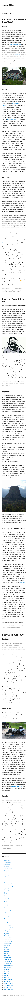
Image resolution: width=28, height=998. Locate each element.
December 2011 (8, 939)
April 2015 (6, 892)
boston (3, 290)
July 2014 (6, 898)
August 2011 (7, 945)
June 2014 (6, 900)
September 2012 (8, 928)
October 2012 (7, 926)
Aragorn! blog (8, 5)
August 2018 (7, 864)
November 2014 (8, 896)
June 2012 (6, 931)
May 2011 (6, 951)
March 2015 (7, 894)
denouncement (10, 627)
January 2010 (7, 981)
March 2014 (7, 902)
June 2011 (6, 949)
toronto (14, 291)
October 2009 (7, 987)
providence (4, 291)
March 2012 (7, 935)
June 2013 (6, 916)
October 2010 (7, 963)
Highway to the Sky (17, 786)
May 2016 (6, 880)
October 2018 (7, 862)
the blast (22, 847)
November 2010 (8, 961)
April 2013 (6, 918)
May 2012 (6, 933)
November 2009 (8, 985)
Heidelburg (17, 54)
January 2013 (7, 922)
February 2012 (8, 937)
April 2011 (6, 953)
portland (14, 847)
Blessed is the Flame (13, 119)
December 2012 (8, 924)
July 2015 (6, 888)
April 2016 (6, 882)
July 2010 (6, 969)
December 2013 (8, 906)
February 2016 (8, 884)
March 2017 (7, 872)
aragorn (4, 288)
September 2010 (8, 965)
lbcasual (4, 847)
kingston (13, 290)
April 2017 (6, 870)
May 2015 (6, 890)
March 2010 (7, 977)
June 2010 (6, 971)
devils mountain (18, 627)
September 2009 (8, 989)
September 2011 (8, 943)
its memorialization (15, 44)
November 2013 (8, 908)
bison (24, 625)
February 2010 (8, 979)
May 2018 (6, 866)
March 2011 (7, 955)
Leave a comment (13, 628)
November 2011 (8, 941)
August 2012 (7, 929)
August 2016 (7, 874)
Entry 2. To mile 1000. (13, 635)
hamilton (8, 290)
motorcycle (17, 290)
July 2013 (6, 914)
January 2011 (7, 957)
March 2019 (7, 860)
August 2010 (7, 967)
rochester (10, 291)
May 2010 (6, 973)
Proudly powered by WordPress (17, 995)
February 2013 (8, 920)
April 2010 (6, 975)
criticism (4, 627)
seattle (18, 847)
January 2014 (7, 904)
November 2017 (8, 868)
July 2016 (6, 876)
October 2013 (7, 910)
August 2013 (7, 912)
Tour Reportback (18, 288)
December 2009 (8, 983)
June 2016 (6, 878)
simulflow (22, 582)
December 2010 (8, 959)
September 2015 (8, 886)
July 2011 (6, 947)
